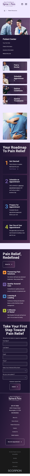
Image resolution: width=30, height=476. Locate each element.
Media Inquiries (15, 435)
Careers (15, 428)
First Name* (6, 341)
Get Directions (15, 412)
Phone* (5, 361)
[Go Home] (4, 10)
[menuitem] (15, 43)
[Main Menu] (26, 4)
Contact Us (15, 431)
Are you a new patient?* (9, 374)
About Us (7, 264)
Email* (4, 354)
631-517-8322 (15, 405)
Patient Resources (15, 424)
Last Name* (6, 347)
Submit (14, 386)
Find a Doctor (12, 169)
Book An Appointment (14, 441)
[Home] (9, 4)
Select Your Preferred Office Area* (11, 367)
